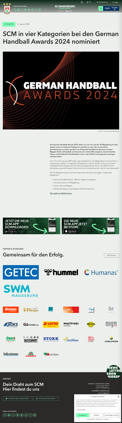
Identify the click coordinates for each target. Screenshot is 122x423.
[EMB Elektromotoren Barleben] (91, 309)
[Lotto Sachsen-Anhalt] (51, 324)
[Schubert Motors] (31, 339)
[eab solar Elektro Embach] (71, 309)
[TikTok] (32, 9)
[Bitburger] (31, 309)
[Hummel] (61, 272)
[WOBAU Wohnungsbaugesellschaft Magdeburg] (51, 354)
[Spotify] (29, 9)
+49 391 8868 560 (103, 393)
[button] (118, 397)
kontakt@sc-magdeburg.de (100, 390)
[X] (36, 9)
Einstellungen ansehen (111, 415)
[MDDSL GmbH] (91, 324)
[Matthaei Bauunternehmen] (71, 324)
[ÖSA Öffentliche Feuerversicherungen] (11, 339)
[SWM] (21, 291)
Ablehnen (96, 415)
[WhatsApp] (21, 9)
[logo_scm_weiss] (7, 8)
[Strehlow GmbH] (71, 339)
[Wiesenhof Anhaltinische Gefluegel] (31, 354)
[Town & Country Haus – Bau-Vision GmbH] (91, 339)
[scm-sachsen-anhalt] (65, 8)
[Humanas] (101, 272)
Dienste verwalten (81, 409)
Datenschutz (99, 419)
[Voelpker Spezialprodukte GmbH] (111, 339)
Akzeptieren (82, 415)
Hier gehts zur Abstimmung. (61, 193)
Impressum (105, 419)
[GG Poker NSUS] (31, 324)
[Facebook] (25, 9)
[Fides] (11, 324)
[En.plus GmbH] (111, 309)
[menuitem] (90, 2)
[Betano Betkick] (11, 309)
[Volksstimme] (11, 354)
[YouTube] (18, 9)
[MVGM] (111, 324)
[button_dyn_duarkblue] (111, 8)
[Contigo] (51, 309)
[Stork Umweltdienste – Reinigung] (51, 339)
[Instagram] (14, 9)
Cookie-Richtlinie (91, 419)
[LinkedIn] (39, 9)
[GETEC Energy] (21, 272)
